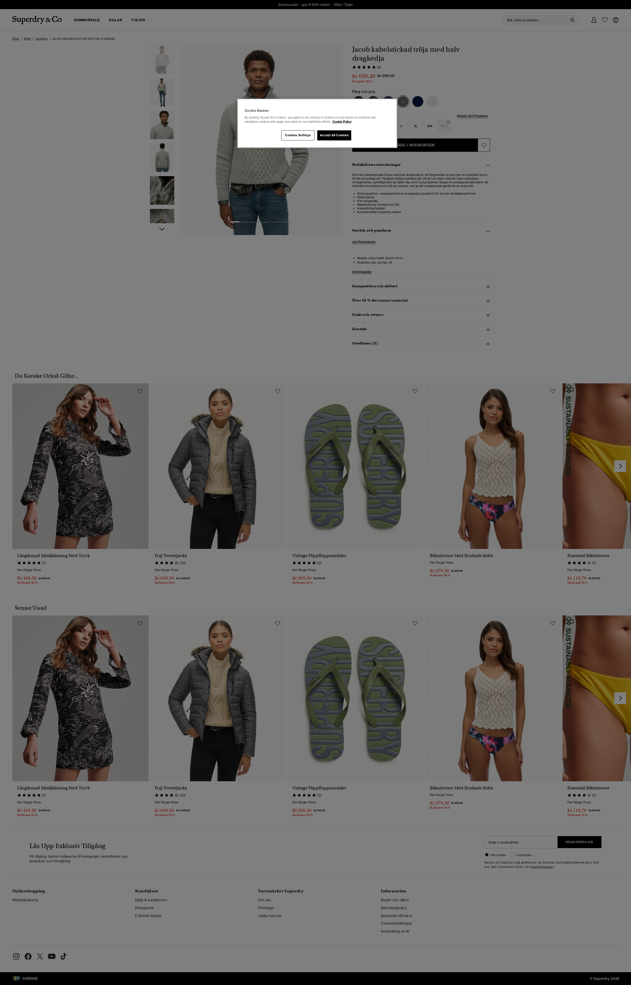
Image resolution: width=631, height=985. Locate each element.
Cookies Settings (298, 135)
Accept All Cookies (334, 135)
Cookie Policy (342, 121)
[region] (317, 123)
